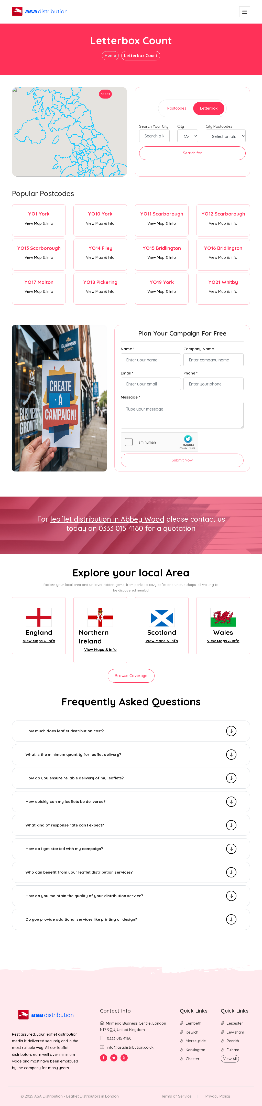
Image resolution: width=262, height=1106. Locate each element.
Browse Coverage (131, 675)
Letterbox (208, 108)
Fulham (233, 1049)
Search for (192, 153)
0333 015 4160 (119, 1038)
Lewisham (235, 1032)
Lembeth (193, 1023)
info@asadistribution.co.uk (130, 1047)
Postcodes (176, 108)
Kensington (195, 1049)
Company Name (198, 348)
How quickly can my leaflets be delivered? (65, 801)
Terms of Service (176, 1096)
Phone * (190, 373)
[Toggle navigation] (244, 11)
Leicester (235, 1023)
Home (110, 55)
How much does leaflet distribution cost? (65, 730)
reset (105, 93)
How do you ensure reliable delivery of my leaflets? (75, 778)
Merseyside (196, 1040)
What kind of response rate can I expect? (65, 825)
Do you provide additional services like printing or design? (81, 919)
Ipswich (192, 1032)
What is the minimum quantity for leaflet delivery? (73, 754)
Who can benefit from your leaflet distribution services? (79, 872)
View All (230, 1058)
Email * (127, 373)
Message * (130, 397)
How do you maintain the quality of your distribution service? (84, 895)
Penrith (233, 1040)
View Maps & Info (39, 640)
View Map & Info (39, 223)
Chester (193, 1058)
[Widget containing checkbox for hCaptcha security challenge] (159, 442)
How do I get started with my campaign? (64, 848)
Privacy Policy (217, 1096)
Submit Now (182, 460)
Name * (127, 348)
